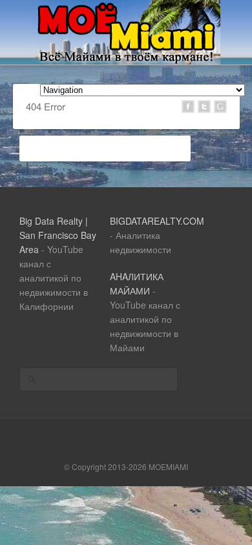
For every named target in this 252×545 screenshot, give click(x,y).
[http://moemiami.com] (126, 60)
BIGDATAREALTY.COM (157, 220)
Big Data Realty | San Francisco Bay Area (57, 235)
